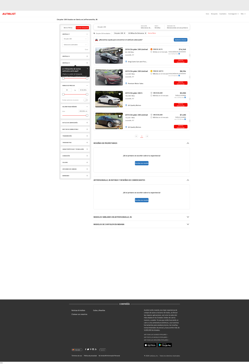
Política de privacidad (90, 356)
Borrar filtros (152, 33)
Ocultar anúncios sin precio (70, 100)
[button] (75, 39)
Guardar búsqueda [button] (82, 28)
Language (77, 350)
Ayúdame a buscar (180, 40)
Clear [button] (86, 49)
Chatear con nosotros (79, 314)
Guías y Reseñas (99, 310)
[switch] (85, 100)
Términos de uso (76, 356)
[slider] (63, 78)
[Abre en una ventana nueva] (150, 345)
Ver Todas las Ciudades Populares (156, 334)
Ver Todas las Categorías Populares (156, 340)
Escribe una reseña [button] (141, 163)
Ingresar (103, 350)
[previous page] (136, 136)
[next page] (147, 136)
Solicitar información (181, 61)
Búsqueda (214, 14)
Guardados (222, 14)
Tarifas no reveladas (180, 95)
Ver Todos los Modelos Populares (156, 337)
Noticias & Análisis (78, 310)
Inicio (207, 14)
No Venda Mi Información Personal (109, 356)
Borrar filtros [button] (68, 28)
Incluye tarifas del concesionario (177, 51)
